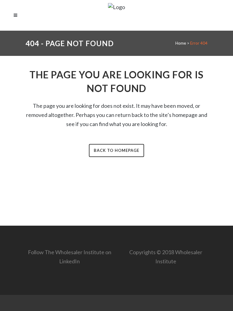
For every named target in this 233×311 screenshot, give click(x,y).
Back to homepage (116, 150)
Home (180, 43)
